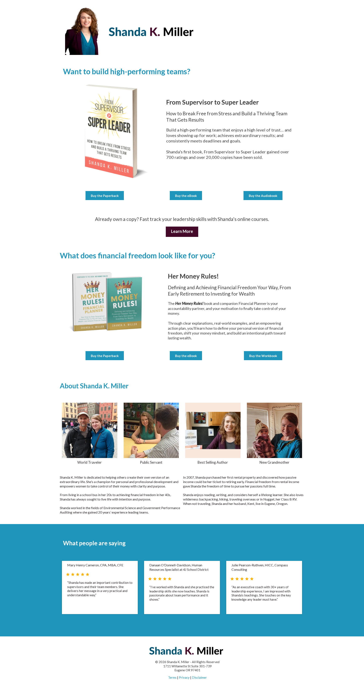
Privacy (184, 677)
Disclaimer (199, 677)
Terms (172, 677)
